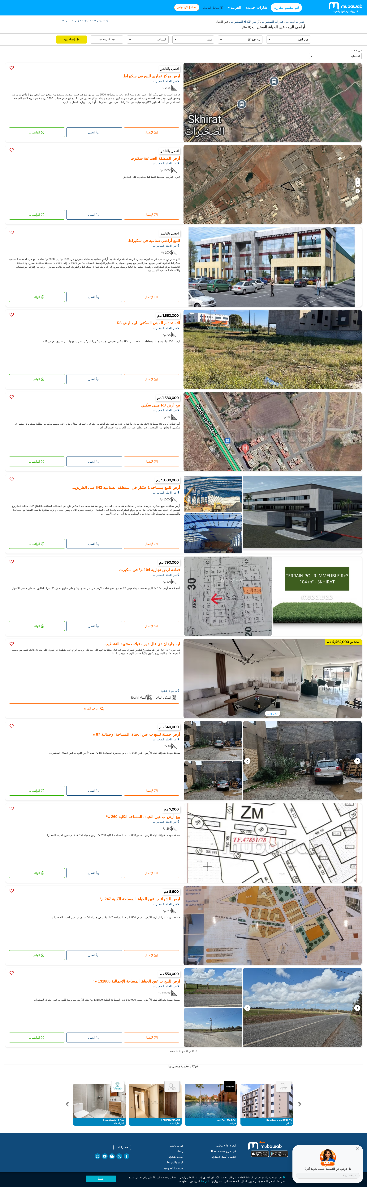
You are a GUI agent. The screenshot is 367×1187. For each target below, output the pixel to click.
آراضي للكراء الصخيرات (244, 21)
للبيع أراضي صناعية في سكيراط (154, 240)
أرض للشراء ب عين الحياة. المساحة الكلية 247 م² (140, 899)
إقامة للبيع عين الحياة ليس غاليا (74, 21)
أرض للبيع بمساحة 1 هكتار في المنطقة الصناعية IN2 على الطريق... (126, 487)
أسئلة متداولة (176, 1157)
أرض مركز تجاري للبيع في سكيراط (151, 76)
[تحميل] (269, 1149)
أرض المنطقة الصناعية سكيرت (155, 158)
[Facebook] (126, 1156)
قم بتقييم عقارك (286, 7)
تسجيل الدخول (211, 7)
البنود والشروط (175, 1162)
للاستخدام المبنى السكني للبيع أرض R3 (148, 323)
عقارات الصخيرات (272, 21)
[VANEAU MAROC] (229, 1086)
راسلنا (180, 1151)
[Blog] (112, 1156)
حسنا (101, 1178)
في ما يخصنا (177, 1145)
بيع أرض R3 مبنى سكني (160, 405)
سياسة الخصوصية (174, 1168)
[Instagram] (97, 1156)
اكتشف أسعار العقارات (223, 1157)
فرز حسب (356, 50)
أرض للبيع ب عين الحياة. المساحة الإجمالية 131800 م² (136, 981)
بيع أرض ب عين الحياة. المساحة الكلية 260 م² (143, 816)
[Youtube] (105, 1156)
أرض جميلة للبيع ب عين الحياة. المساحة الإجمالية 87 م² (135, 734)
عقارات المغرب (295, 21)
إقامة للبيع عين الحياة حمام (97, 21)
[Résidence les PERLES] (283, 1086)
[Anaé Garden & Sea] (117, 1086)
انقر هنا (205, 1181)
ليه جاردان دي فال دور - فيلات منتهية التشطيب (142, 644)
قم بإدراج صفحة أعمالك (223, 1151)
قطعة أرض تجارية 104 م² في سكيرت (149, 570)
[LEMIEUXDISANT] (172, 1086)
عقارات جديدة (257, 7)
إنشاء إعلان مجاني (186, 7)
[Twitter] (119, 1156)
